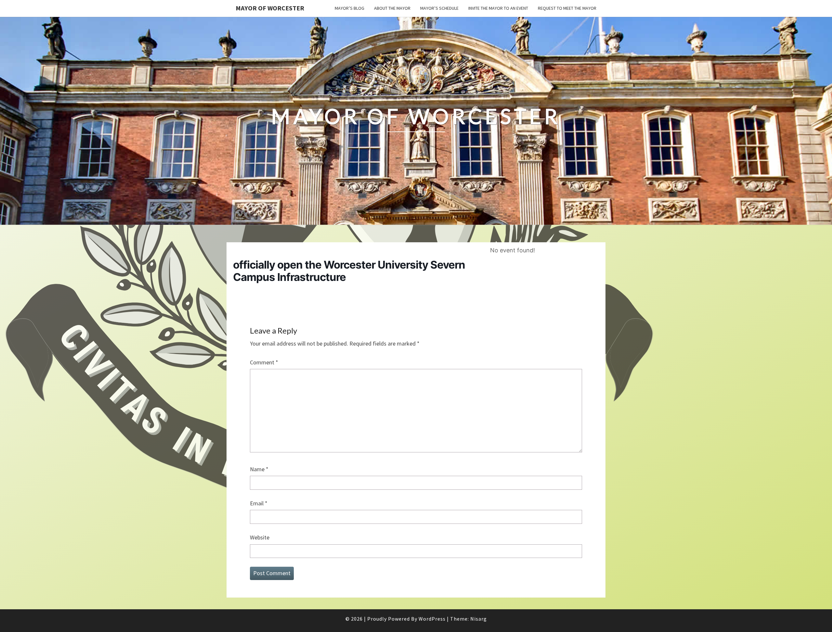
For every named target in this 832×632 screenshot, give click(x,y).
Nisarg (478, 618)
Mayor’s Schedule (439, 8)
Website (259, 537)
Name (259, 469)
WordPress (432, 618)
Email (258, 503)
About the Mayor (392, 8)
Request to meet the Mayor (567, 8)
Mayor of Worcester (270, 8)
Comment (264, 362)
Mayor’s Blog (349, 8)
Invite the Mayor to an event (498, 8)
